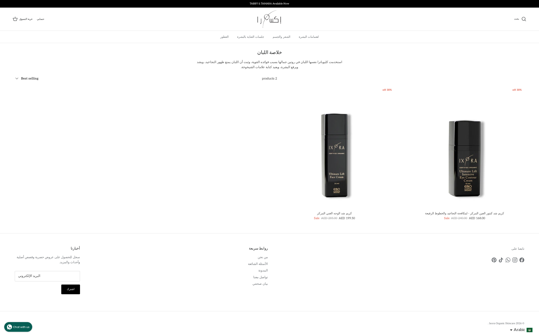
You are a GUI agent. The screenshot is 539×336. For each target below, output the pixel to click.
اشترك (71, 289)
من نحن (263, 257)
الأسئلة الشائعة (258, 264)
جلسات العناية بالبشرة (250, 37)
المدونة (263, 270)
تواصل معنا (260, 277)
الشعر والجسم (281, 37)
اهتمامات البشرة (309, 37)
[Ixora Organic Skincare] (269, 19)
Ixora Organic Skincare (501, 323)
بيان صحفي (260, 284)
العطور (224, 37)
